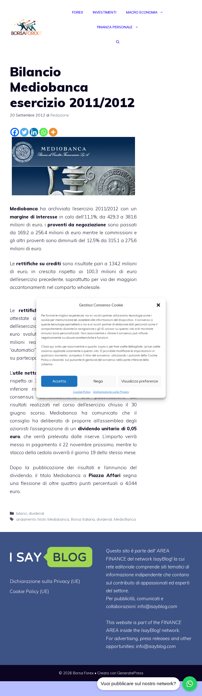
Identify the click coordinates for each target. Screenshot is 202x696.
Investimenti (104, 12)
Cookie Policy (82, 391)
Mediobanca (24, 209)
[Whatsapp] (43, 132)
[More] (53, 132)
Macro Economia (141, 12)
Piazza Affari (104, 475)
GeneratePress (130, 673)
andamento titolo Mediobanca (42, 519)
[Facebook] (14, 132)
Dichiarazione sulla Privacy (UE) (45, 581)
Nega (98, 381)
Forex (77, 12)
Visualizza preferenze (139, 381)
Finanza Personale (115, 27)
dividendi (36, 513)
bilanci (21, 513)
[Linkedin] (34, 132)
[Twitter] (24, 132)
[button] (158, 304)
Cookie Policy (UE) (29, 591)
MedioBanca (125, 519)
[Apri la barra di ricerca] (117, 41)
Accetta (59, 381)
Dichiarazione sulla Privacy (111, 391)
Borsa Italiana (83, 519)
